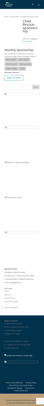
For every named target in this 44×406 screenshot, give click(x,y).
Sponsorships (14, 17)
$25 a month (11, 60)
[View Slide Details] (22, 107)
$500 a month (11, 69)
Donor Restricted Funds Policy (20, 385)
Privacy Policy (31, 383)
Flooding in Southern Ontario (14, 272)
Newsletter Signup (15, 388)
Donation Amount (12, 72)
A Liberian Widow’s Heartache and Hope (19, 279)
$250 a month (25, 64)
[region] (22, 107)
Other (22, 69)
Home (6, 17)
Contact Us (29, 388)
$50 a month (24, 60)
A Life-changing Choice (12, 282)
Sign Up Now (14, 77)
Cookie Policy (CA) (21, 391)
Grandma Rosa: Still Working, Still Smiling (19, 276)
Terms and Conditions (14, 383)
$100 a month (11, 64)
